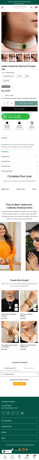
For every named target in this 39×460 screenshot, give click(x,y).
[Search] (31, 7)
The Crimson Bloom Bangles (26, 315)
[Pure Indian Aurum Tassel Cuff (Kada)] (10, 332)
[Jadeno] (19, 7)
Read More (5, 151)
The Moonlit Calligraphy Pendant (9, 315)
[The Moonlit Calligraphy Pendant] (10, 301)
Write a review (19, 384)
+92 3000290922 (6, 405)
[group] (19, 32)
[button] (5, 2)
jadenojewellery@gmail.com (9, 408)
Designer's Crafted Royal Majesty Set (28, 346)
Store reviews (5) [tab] (29, 368)
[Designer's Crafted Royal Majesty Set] (29, 332)
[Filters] (2, 374)
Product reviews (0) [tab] (10, 368)
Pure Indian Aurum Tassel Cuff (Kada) (9, 346)
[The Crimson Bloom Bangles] (29, 301)
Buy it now (19, 109)
